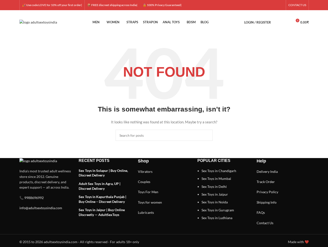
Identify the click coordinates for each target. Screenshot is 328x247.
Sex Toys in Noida (215, 202)
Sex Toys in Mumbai (216, 178)
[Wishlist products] (286, 22)
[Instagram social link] (269, 5)
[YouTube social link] (275, 5)
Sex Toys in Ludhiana (217, 218)
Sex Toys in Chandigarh (219, 171)
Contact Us (265, 223)
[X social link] (263, 5)
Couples (144, 182)
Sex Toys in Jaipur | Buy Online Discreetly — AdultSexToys (102, 212)
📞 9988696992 (31, 198)
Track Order (266, 182)
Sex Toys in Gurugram (218, 210)
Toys (141, 192)
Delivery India (267, 171)
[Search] (277, 22)
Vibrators (145, 171)
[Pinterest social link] (280, 5)
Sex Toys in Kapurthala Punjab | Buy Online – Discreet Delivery (102, 199)
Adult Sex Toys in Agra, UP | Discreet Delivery (99, 186)
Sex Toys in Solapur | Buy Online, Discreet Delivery (103, 172)
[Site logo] (38, 22)
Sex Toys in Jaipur (215, 194)
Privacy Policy (267, 192)
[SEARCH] (207, 135)
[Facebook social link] (257, 5)
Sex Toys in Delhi (214, 186)
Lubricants (146, 212)
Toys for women (150, 202)
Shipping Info (267, 202)
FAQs (261, 212)
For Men (151, 192)
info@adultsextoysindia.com (40, 208)
